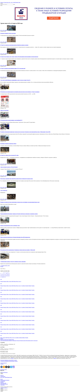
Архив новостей (3, 362)
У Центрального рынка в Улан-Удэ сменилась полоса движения (13, 261)
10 (6, 273)
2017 (1, 318)
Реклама (18, 340)
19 (8, 274)
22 (3, 275)
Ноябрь (29, 285)
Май (13, 281)
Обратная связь (23, 340)
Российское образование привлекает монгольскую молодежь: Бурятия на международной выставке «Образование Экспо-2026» (25, 131)
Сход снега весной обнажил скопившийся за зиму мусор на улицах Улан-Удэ (15, 80)
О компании (14, 340)
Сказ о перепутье (3, 190)
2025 (1, 283)
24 (6, 275)
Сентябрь (23, 285)
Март (8, 281)
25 (7, 275)
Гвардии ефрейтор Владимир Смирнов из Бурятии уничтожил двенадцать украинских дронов (19, 213)
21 (2, 275)
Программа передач (29, 340)
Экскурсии (35, 340)
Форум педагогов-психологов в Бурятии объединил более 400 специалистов (15, 237)
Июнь (15, 281)
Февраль (5, 281)
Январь (1, 281)
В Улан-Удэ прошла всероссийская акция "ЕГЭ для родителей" (13, 68)
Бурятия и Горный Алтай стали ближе (8, 33)
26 (8, 275)
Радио (1, 340)
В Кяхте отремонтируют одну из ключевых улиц (10, 225)
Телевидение (6, 2)
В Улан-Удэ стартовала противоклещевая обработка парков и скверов (14, 45)
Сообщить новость (3, 387)
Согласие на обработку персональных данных (9, 361)
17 (6, 274)
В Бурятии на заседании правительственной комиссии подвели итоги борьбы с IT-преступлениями (19, 91)
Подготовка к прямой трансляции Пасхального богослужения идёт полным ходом (16, 178)
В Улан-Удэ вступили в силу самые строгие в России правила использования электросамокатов (19, 56)
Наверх (1, 338)
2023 (1, 292)
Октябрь (26, 285)
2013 (1, 335)
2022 (1, 296)
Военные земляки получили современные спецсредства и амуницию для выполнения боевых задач (19, 202)
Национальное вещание (7, 340)
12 (8, 273)
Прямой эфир (14, 2)
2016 (1, 322)
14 (2, 274)
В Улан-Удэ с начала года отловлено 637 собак (9, 155)
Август (20, 281)
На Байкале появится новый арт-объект (8, 143)
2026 (1, 279)
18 (7, 274)
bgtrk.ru (12, 358)
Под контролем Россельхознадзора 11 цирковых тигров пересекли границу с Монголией (17, 249)
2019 (1, 309)
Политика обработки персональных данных (8, 360)
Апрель (10, 281)
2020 (1, 305)
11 (7, 273)
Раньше (6, 265)
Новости (2, 2)
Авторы (1, 363)
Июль (17, 281)
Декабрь (32, 285)
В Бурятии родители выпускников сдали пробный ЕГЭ (11, 120)
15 (3, 274)
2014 (1, 331)
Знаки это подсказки (4, 110)
